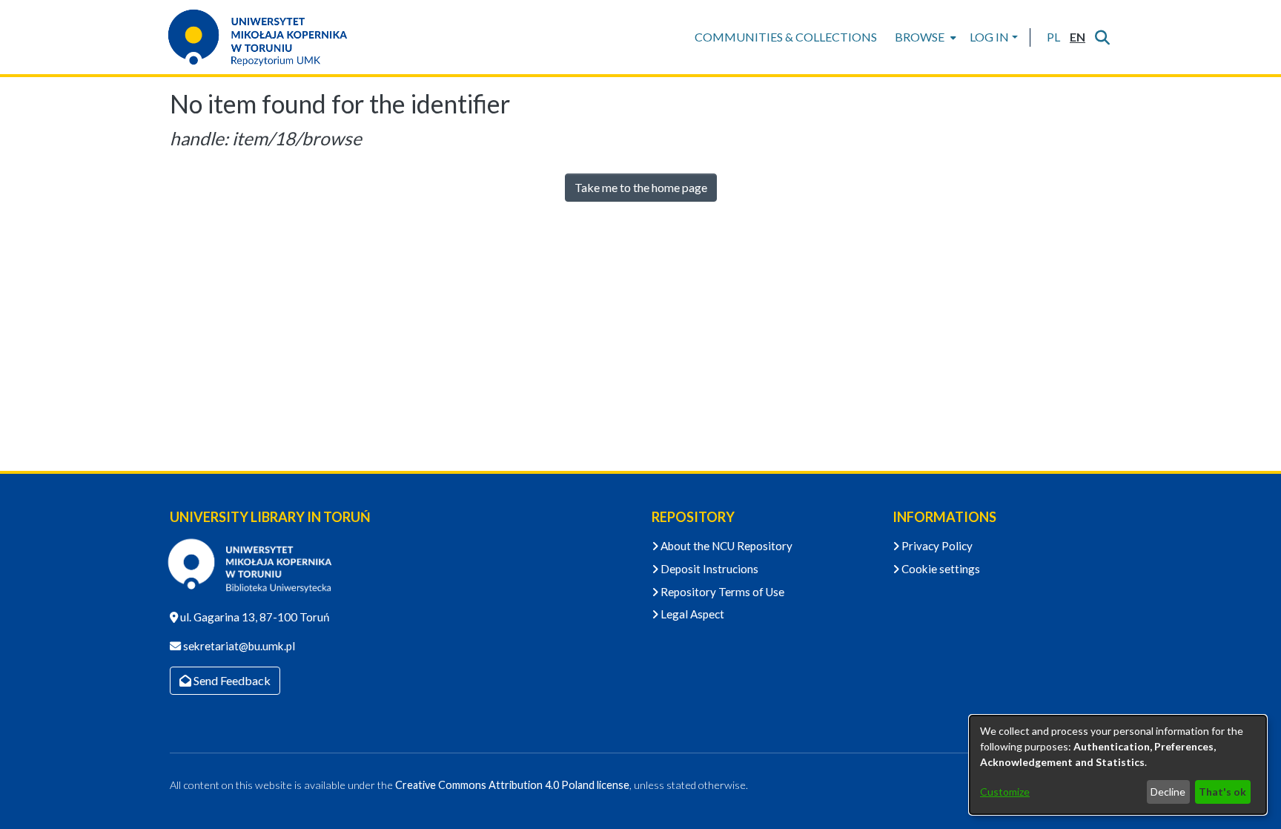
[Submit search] (1102, 37)
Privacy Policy (936, 545)
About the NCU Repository (725, 545)
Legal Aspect (691, 614)
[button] (1053, 37)
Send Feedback (231, 680)
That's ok (1222, 791)
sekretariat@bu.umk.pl (238, 646)
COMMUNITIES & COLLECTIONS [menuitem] (786, 37)
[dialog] (1118, 765)
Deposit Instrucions (708, 568)
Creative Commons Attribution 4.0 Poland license (512, 785)
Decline (1168, 791)
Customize (1005, 791)
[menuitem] (924, 37)
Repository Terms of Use (721, 591)
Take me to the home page (641, 187)
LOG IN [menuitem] (989, 37)
